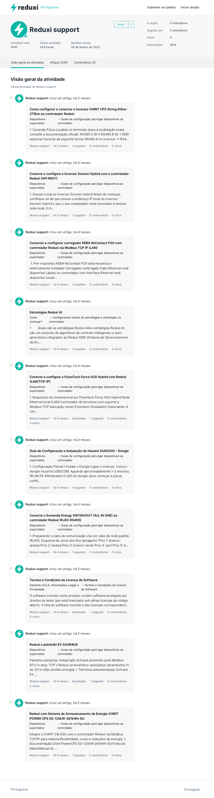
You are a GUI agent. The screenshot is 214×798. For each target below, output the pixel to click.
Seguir (121, 24)
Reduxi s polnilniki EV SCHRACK (54, 645)
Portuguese (19, 789)
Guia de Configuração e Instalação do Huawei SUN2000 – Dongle (79, 451)
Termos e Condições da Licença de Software (64, 580)
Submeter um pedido (161, 7)
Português (192, 789)
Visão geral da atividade (27, 62)
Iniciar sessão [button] (190, 7)
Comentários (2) (85, 62)
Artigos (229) (59, 62)
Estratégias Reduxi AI (46, 312)
